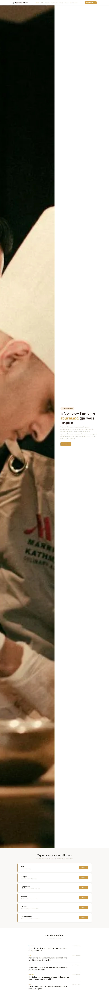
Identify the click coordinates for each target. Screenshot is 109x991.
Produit (66, 2)
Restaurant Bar (73, 2)
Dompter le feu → (90, 2)
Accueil (37, 2)
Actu (42, 2)
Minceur (61, 2)
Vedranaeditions (20, 2)
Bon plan (47, 2)
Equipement (54, 2)
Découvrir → (66, 444)
